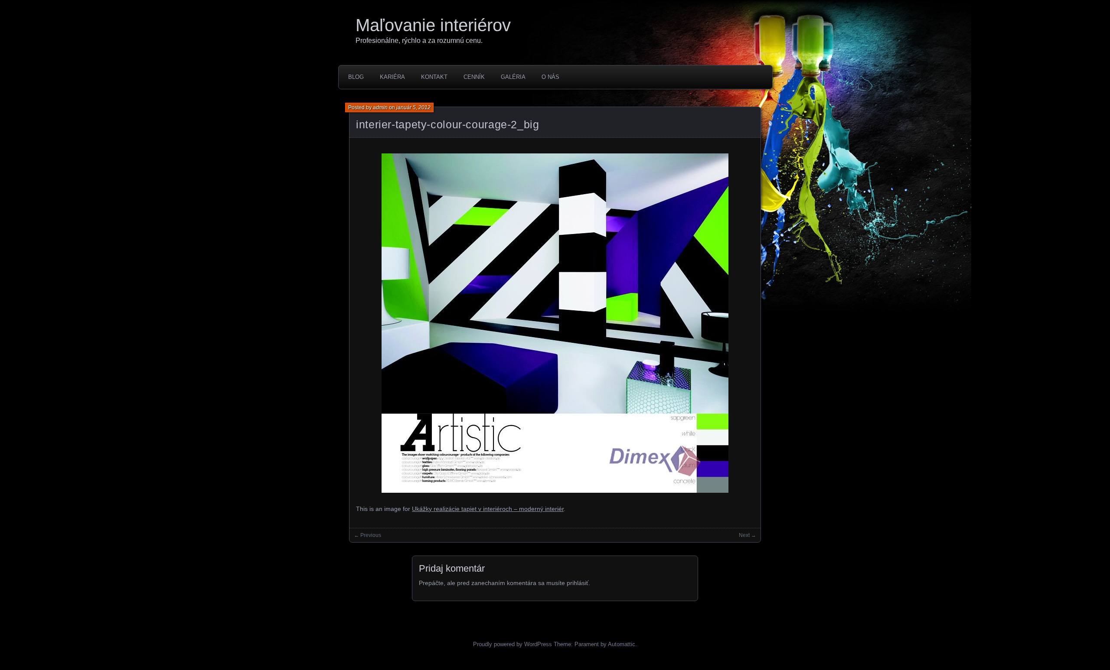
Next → (747, 535)
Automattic (621, 644)
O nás (550, 77)
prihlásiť (577, 582)
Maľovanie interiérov (433, 25)
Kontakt (434, 77)
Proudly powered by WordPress (512, 644)
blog (356, 77)
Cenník (474, 77)
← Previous (367, 535)
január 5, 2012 (413, 107)
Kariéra (392, 77)
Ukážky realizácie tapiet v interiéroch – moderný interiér (488, 508)
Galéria (513, 77)
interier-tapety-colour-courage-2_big (447, 124)
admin (380, 107)
